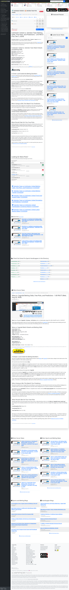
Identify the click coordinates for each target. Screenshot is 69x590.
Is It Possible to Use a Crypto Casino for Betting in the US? (24, 503)
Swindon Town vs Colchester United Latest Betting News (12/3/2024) (26, 210)
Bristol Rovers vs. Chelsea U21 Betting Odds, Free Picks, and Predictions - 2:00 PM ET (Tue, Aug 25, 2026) (29, 460)
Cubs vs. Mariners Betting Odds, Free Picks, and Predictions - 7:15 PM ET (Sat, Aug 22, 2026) (59, 481)
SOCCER (20, 14)
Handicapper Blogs (29, 555)
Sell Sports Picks (14, 563)
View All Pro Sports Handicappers (40, 281)
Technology (28, 546)
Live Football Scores (43, 548)
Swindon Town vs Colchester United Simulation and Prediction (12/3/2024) (27, 201)
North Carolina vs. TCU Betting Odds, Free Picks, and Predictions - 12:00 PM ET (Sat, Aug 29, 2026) (58, 450)
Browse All (4, 34)
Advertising (28, 548)
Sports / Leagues (5, 10)
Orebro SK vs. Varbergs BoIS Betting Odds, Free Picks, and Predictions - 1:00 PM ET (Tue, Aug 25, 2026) (29, 476)
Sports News (4, 12)
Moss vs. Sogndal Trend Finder (46, 379)
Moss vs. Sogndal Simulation (54, 393)
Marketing (28, 547)
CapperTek (13, 14)
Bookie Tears (4, 20)
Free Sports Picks (29, 558)
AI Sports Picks (43, 549)
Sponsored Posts (29, 549)
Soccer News (21, 216)
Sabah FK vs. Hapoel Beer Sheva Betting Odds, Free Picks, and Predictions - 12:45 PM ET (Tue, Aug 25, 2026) (29, 484)
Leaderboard (4, 15)
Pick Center (4, 9)
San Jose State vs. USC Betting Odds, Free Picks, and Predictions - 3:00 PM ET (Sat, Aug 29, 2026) (59, 443)
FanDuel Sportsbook (44, 547)
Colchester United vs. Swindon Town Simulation (33, 115)
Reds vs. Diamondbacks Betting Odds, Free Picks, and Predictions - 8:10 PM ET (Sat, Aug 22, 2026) (58, 466)
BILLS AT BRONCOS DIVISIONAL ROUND (49, 528)
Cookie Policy (57, 548)
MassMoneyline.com (44, 511)
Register (2, 588)
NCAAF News (52, 453)
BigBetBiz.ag (30, 66)
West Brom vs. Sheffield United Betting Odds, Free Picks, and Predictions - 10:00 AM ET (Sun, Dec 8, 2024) (32, 227)
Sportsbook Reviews (5, 19)
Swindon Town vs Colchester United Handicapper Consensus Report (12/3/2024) (25, 205)
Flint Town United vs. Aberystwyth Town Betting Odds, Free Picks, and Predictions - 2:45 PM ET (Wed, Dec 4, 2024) (32, 234)
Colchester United (37, 75)
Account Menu (4, 5)
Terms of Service (58, 546)
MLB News (52, 461)
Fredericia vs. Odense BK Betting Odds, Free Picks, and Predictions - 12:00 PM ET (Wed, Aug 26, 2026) (56, 73)
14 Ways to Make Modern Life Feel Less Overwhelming (23, 518)
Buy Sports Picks (15, 562)
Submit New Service (29, 551)
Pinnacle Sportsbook (44, 546)
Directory (3, 16)
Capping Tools (14, 553)
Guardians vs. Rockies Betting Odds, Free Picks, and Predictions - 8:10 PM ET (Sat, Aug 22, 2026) (59, 474)
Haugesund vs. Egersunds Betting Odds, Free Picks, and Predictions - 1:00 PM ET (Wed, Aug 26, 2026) (56, 47)
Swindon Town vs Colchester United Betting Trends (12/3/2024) (26, 191)
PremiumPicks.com (27, 346)
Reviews (13, 551)
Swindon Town (14, 76)
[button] (67, 1)
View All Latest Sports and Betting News (54, 487)
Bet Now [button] (41, 11)
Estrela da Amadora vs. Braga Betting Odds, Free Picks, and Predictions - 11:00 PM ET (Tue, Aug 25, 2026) (56, 100)
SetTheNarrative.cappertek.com (45, 516)
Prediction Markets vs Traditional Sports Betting (51, 514)
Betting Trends (4, 24)
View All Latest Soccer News (25, 491)
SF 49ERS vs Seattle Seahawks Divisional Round (51, 523)
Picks (14, 17)
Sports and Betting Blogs (30, 554)
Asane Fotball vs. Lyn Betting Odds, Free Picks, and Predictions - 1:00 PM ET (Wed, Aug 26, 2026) (56, 60)
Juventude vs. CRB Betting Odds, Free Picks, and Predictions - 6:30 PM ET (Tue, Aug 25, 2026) (56, 113)
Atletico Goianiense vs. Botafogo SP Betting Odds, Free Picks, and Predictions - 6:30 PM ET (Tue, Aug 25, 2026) (29, 443)
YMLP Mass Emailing (29, 560)
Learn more (33, 146)
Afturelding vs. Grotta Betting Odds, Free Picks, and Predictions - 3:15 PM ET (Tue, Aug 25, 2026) (29, 452)
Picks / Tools (40, 29)
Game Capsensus (5, 28)
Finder (22, 17)
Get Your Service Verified (30, 550)
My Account (4, 4)
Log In (5, 588)
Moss (40, 358)
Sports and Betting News (30, 553)
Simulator (26, 17)
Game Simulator (5, 26)
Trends (18, 17)
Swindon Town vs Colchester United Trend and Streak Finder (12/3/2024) (27, 196)
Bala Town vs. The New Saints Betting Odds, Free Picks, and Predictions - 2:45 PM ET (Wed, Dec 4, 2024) (32, 220)
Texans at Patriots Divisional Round (49, 518)
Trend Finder (4, 25)
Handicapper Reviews (6, 18)
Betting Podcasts (5, 31)
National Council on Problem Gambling (20, 143)
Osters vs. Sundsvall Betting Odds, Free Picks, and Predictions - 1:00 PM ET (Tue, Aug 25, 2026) (29, 468)
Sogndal (45, 358)
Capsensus (31, 17)
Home (13, 546)
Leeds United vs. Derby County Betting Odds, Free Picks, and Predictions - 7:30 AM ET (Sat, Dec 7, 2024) (32, 242)
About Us (13, 560)
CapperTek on (28, 562)
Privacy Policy (57, 547)
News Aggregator (5, 29)
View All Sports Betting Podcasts (57, 28)
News (36, 17)
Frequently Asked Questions (31, 556)
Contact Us (14, 564)
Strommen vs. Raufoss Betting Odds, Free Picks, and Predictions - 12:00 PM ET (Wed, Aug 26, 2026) (56, 87)
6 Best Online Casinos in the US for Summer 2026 (22, 514)
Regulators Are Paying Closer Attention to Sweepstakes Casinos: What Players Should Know (23, 524)
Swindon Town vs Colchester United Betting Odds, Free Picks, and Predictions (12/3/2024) (26, 187)
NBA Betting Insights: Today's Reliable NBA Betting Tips (53, 509)
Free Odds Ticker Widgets (30, 557)
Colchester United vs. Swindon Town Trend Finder (26, 100)
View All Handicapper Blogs (54, 533)
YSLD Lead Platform (29, 559)
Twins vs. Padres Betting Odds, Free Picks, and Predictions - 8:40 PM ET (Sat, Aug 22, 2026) (59, 458)
